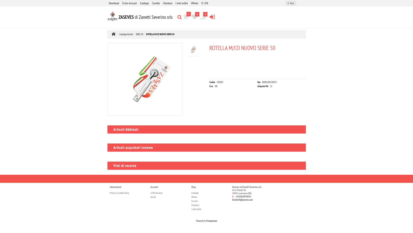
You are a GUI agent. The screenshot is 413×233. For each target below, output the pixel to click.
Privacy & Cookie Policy (119, 192)
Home (113, 34)
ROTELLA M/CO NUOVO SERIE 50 (160, 34)
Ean (259, 82)
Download (114, 3)
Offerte (194, 3)
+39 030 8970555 (243, 196)
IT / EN (204, 3)
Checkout (167, 3)
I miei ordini (182, 3)
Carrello (156, 3)
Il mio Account (129, 3)
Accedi (153, 197)
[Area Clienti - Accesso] (212, 17)
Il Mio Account (156, 192)
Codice (212, 82)
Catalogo (144, 3)
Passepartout (211, 220)
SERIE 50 (139, 34)
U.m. (211, 86)
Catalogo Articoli (126, 34)
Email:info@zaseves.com (242, 199)
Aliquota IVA (262, 86)
